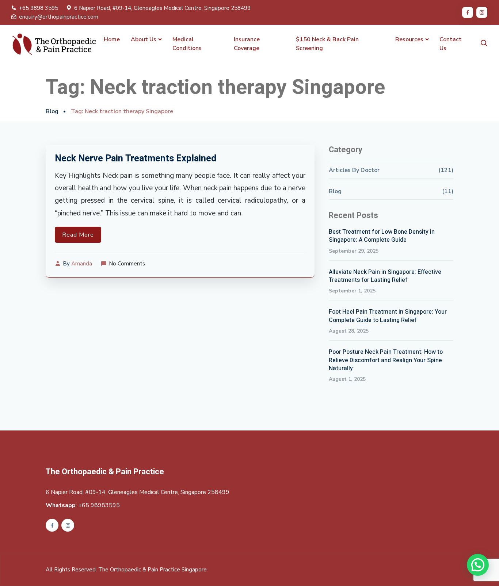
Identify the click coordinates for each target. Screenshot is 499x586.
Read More (78, 235)
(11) (447, 191)
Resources (409, 39)
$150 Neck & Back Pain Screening (327, 43)
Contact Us (450, 43)
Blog (52, 111)
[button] (478, 565)
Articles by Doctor (354, 170)
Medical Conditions (187, 43)
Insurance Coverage (247, 43)
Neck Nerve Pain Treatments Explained (135, 158)
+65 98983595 (99, 505)
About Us (143, 39)
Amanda (81, 263)
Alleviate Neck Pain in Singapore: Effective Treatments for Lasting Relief (385, 276)
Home (112, 39)
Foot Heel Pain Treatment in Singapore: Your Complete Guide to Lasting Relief (388, 316)
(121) (445, 170)
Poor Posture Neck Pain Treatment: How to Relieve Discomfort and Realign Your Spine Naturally (386, 360)
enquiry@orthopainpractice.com (58, 16)
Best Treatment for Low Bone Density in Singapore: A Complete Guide (382, 236)
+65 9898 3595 (38, 8)
